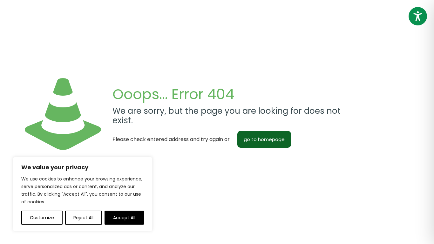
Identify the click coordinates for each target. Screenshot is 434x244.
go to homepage (264, 139)
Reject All (83, 217)
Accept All (124, 217)
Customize (42, 217)
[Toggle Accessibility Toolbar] (418, 16)
